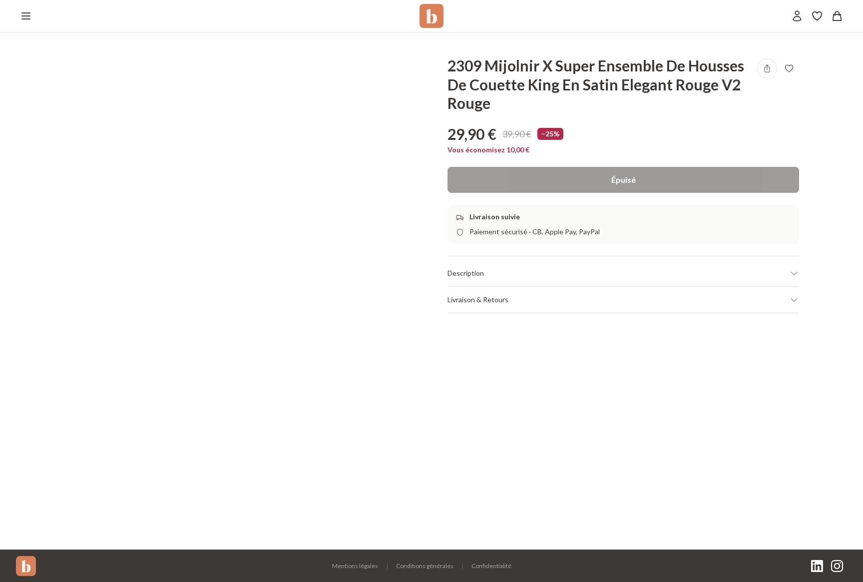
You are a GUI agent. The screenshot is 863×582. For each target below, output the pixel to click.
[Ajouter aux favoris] (789, 68)
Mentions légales (355, 566)
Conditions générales (424, 566)
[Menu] (26, 16)
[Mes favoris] (817, 16)
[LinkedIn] (817, 566)
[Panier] (837, 16)
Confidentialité (491, 566)
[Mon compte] (797, 16)
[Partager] (767, 68)
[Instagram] (837, 566)
